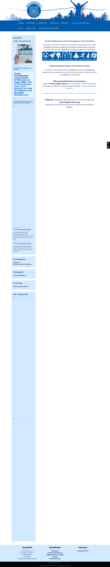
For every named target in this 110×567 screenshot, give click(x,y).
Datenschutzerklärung (55, 553)
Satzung (55, 557)
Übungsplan (54, 23)
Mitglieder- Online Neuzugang (49, 28)
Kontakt (20, 28)
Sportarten (64, 23)
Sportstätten (42, 23)
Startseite (21, 23)
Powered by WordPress (55, 562)
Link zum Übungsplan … (20, 275)
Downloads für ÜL (83, 551)
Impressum (55, 551)
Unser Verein (31, 23)
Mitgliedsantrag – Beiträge (55, 555)
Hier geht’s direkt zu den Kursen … (22, 264)
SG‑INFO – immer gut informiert (22, 41)
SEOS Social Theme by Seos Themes (60, 565)
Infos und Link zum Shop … (20, 286)
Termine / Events (31, 28)
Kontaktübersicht (55, 558)
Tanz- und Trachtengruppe (80, 23)
